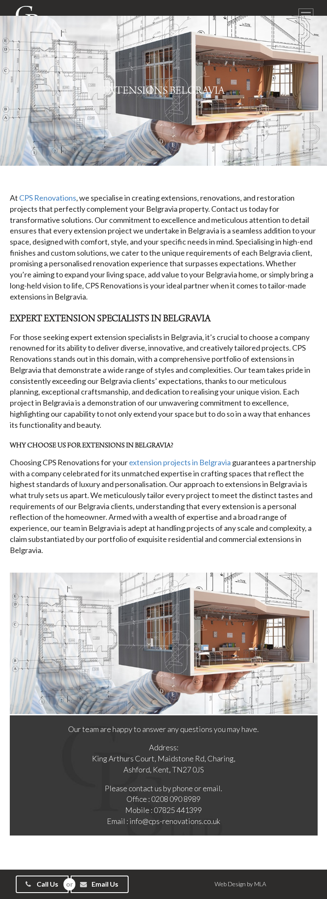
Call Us (46, 884)
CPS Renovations (47, 197)
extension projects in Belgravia (179, 462)
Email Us (104, 884)
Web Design (230, 883)
